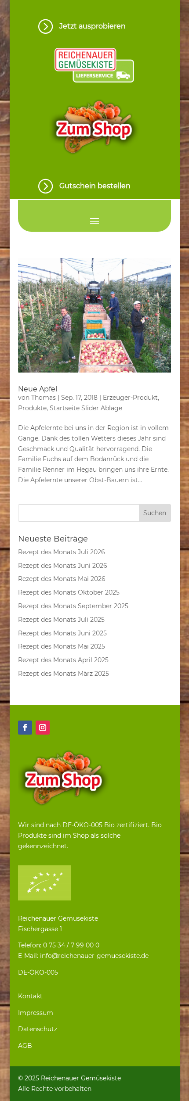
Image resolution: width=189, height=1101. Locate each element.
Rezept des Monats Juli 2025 (61, 620)
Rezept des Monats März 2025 (63, 674)
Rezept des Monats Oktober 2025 (69, 592)
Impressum (35, 1013)
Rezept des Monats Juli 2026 (61, 552)
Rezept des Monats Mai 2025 (61, 646)
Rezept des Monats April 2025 (63, 660)
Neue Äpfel (37, 389)
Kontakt (30, 996)
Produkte (32, 408)
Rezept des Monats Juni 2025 (62, 633)
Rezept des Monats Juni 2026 (62, 566)
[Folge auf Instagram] (43, 728)
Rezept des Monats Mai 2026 (61, 579)
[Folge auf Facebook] (25, 728)
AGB (25, 1046)
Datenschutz (37, 1029)
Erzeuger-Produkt (130, 398)
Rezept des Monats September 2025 (73, 606)
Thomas (43, 398)
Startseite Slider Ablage (86, 408)
